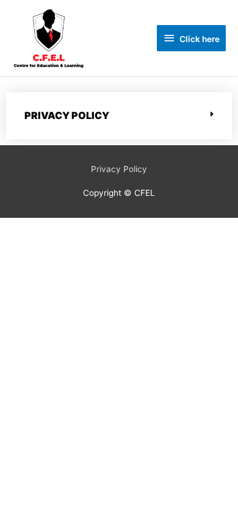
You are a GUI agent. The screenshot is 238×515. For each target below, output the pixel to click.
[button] (119, 115)
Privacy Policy (119, 169)
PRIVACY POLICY (66, 115)
